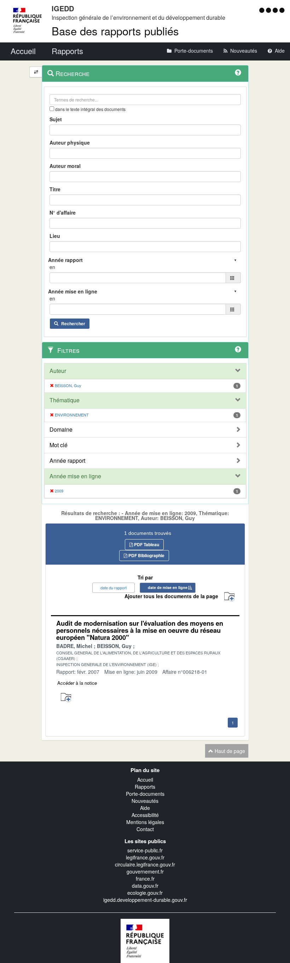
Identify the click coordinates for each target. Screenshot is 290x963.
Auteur (58, 371)
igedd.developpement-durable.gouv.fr (145, 899)
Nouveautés (145, 800)
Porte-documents (145, 793)
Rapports (145, 786)
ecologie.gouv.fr (145, 892)
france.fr (145, 878)
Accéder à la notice (77, 682)
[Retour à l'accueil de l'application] (145, 940)
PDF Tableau (146, 544)
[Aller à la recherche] (276, 10)
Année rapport (67, 461)
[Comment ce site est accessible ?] (262, 10)
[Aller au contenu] (269, 10)
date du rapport (113, 587)
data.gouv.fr (145, 885)
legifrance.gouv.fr (145, 857)
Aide (145, 807)
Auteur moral (65, 165)
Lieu (55, 235)
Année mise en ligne (75, 476)
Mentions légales (145, 821)
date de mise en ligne (167, 587)
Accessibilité (145, 814)
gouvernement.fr (145, 871)
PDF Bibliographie (145, 555)
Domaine (61, 429)
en (52, 266)
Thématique (65, 400)
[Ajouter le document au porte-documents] (66, 697)
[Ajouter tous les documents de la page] (229, 597)
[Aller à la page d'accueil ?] (281, 10)
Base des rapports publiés (115, 30)
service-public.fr (145, 850)
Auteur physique (70, 142)
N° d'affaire (63, 212)
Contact (145, 829)
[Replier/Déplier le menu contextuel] (35, 71)
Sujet (56, 119)
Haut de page (229, 750)
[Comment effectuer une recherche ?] (238, 72)
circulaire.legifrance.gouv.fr (145, 864)
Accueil (145, 779)
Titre (55, 189)
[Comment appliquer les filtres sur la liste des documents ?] (238, 349)
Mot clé (59, 445)
